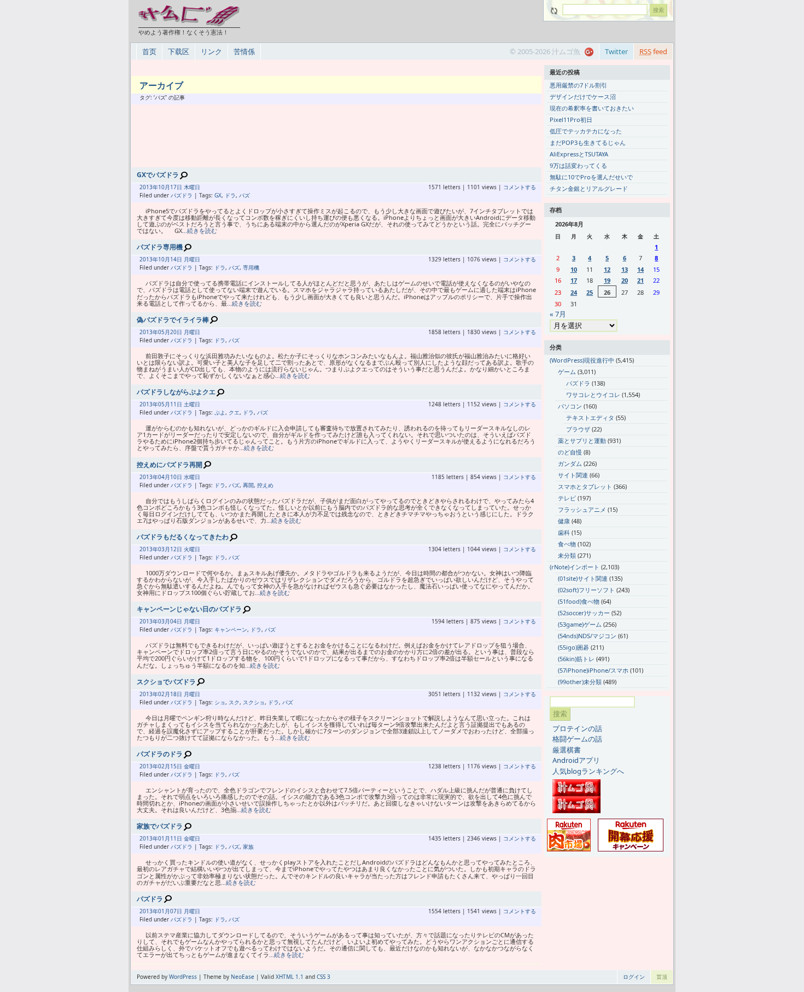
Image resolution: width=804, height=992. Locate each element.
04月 (164, 477)
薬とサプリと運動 (582, 440)
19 (607, 280)
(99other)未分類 (580, 682)
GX (218, 195)
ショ (219, 702)
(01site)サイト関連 (583, 578)
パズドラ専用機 (160, 247)
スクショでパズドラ (166, 681)
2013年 (148, 187)
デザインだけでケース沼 (583, 96)
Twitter (616, 51)
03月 (164, 549)
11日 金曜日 (185, 838)
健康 (564, 521)
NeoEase (242, 977)
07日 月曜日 (185, 911)
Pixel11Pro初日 (571, 119)
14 (640, 269)
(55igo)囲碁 (573, 647)
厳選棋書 (566, 750)
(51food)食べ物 (578, 601)
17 (573, 280)
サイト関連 (573, 475)
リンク (211, 51)
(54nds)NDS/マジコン (587, 636)
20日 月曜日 (185, 332)
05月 (164, 332)
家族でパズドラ (160, 826)
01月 (164, 838)
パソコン (570, 406)
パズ (244, 195)
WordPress (183, 977)
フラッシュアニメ (582, 509)
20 (624, 280)
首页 (149, 51)
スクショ (254, 702)
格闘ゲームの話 (577, 739)
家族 (248, 846)
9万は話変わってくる (578, 165)
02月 (164, 694)
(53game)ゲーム (580, 624)
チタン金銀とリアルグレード (589, 188)
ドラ (230, 195)
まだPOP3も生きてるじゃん (588, 142)
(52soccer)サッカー (584, 613)
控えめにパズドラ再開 (169, 464)
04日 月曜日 (185, 621)
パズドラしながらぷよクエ (176, 391)
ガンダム (570, 463)
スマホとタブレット (585, 486)
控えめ (265, 485)
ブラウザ (578, 429)
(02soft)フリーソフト (586, 590)
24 (573, 292)
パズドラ (182, 195)
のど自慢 (570, 452)
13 (624, 269)
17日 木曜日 (185, 187)
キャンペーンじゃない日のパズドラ (189, 609)
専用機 (251, 267)
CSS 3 (323, 977)
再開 (248, 485)
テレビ (567, 498)
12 (607, 269)
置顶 (661, 977)
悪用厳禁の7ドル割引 (578, 85)
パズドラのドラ (160, 753)
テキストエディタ (590, 417)
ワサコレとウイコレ (593, 394)
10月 (164, 187)
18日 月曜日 (185, 694)
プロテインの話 (577, 728)
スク (234, 702)
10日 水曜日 (185, 477)
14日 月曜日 (185, 259)
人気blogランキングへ (588, 771)
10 (573, 269)
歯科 (564, 532)
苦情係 (244, 51)
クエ (234, 412)
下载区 (178, 51)
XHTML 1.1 (290, 977)
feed (653, 51)
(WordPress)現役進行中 (582, 360)
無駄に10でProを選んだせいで (591, 177)
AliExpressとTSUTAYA (579, 154)
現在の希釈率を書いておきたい (592, 108)
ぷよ (219, 412)
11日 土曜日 (185, 404)
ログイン (634, 977)
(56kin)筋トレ (576, 659)
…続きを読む (199, 230)
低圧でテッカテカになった (586, 131)
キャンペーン (230, 629)
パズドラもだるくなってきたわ (183, 536)
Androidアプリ (576, 760)
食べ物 (567, 544)
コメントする (519, 187)
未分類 (567, 555)
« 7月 (558, 314)
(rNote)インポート (574, 567)
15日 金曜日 (185, 766)
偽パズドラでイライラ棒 (173, 319)
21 (640, 280)
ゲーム (567, 371)
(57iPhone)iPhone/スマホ (593, 670)
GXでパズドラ (158, 174)
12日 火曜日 (185, 549)
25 (589, 292)
